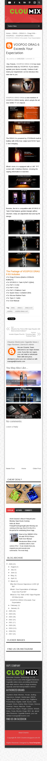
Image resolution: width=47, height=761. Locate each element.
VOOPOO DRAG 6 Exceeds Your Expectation (22, 48)
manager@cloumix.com (21, 716)
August (13, 567)
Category (11, 514)
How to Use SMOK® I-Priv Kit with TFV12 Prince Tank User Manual (28, 536)
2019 (11, 628)
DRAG (13, 308)
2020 (11, 625)
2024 (11, 614)
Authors (19, 510)
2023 (11, 617)
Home (24, 468)
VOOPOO (9, 311)
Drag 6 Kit (29, 308)
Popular (10, 510)
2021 (11, 622)
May (13, 575)
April (13, 578)
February (14, 605)
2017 (11, 634)
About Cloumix (24, 733)
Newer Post (10, 468)
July (12, 570)
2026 (11, 564)
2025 (11, 611)
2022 (11, 620)
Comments (28, 510)
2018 (11, 631)
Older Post (37, 468)
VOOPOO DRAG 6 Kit (24, 64)
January (14, 608)
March (13, 581)
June (13, 573)
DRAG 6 (20, 308)
